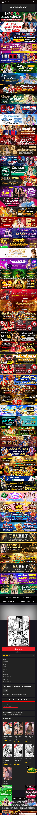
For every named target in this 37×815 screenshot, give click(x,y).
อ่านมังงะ (15, 798)
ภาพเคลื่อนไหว (7, 601)
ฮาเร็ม (28, 601)
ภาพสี (23, 601)
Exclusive (8, 598)
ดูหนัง (20, 798)
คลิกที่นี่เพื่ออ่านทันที (18, 7)
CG (19, 601)
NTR (14, 601)
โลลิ (32, 601)
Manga (4, 666)
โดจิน (22, 598)
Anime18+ (16, 598)
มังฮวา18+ (28, 598)
